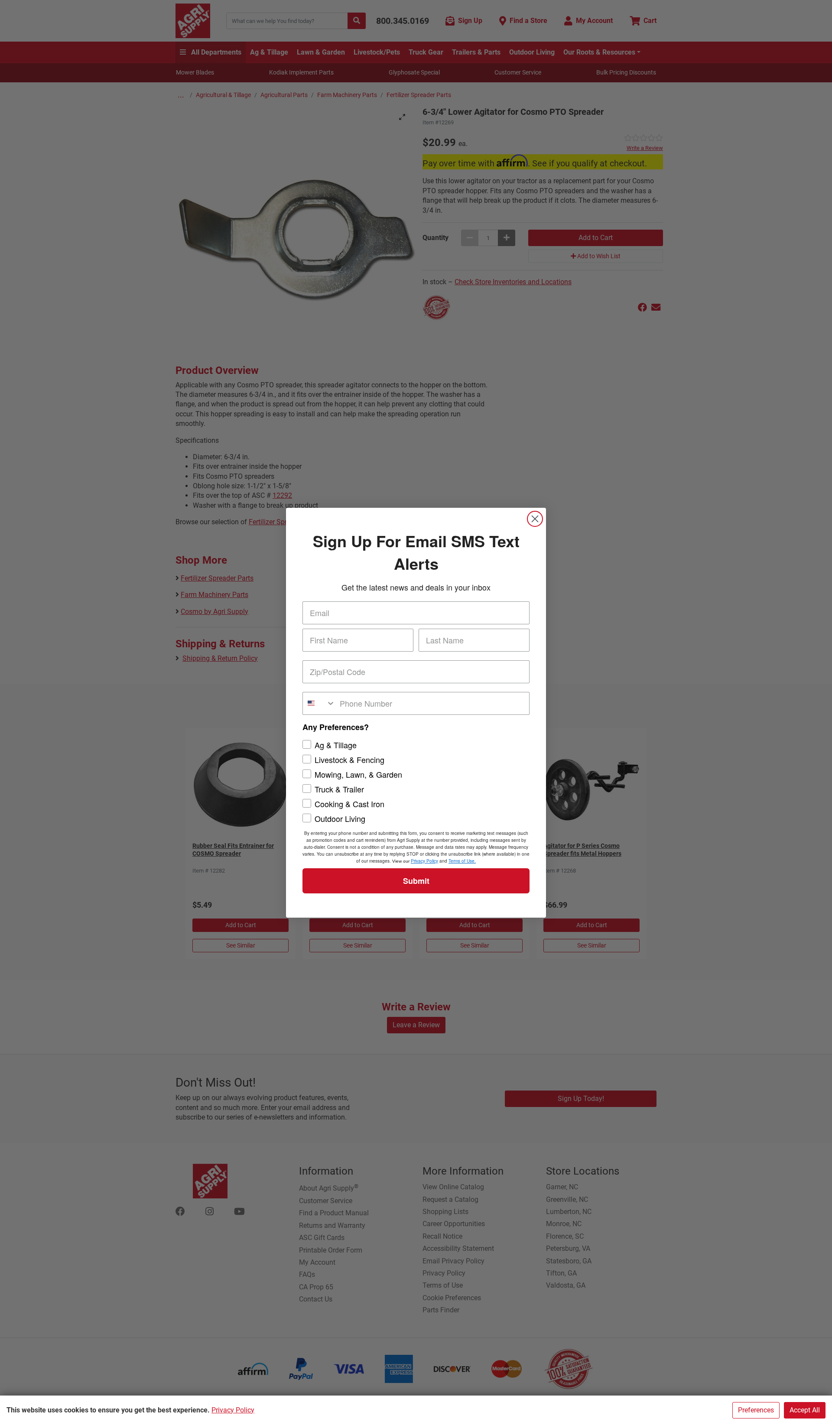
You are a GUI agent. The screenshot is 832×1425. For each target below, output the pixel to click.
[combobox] (319, 703)
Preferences (756, 1410)
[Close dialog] (535, 518)
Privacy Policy (232, 1410)
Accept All (805, 1410)
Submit (416, 880)
